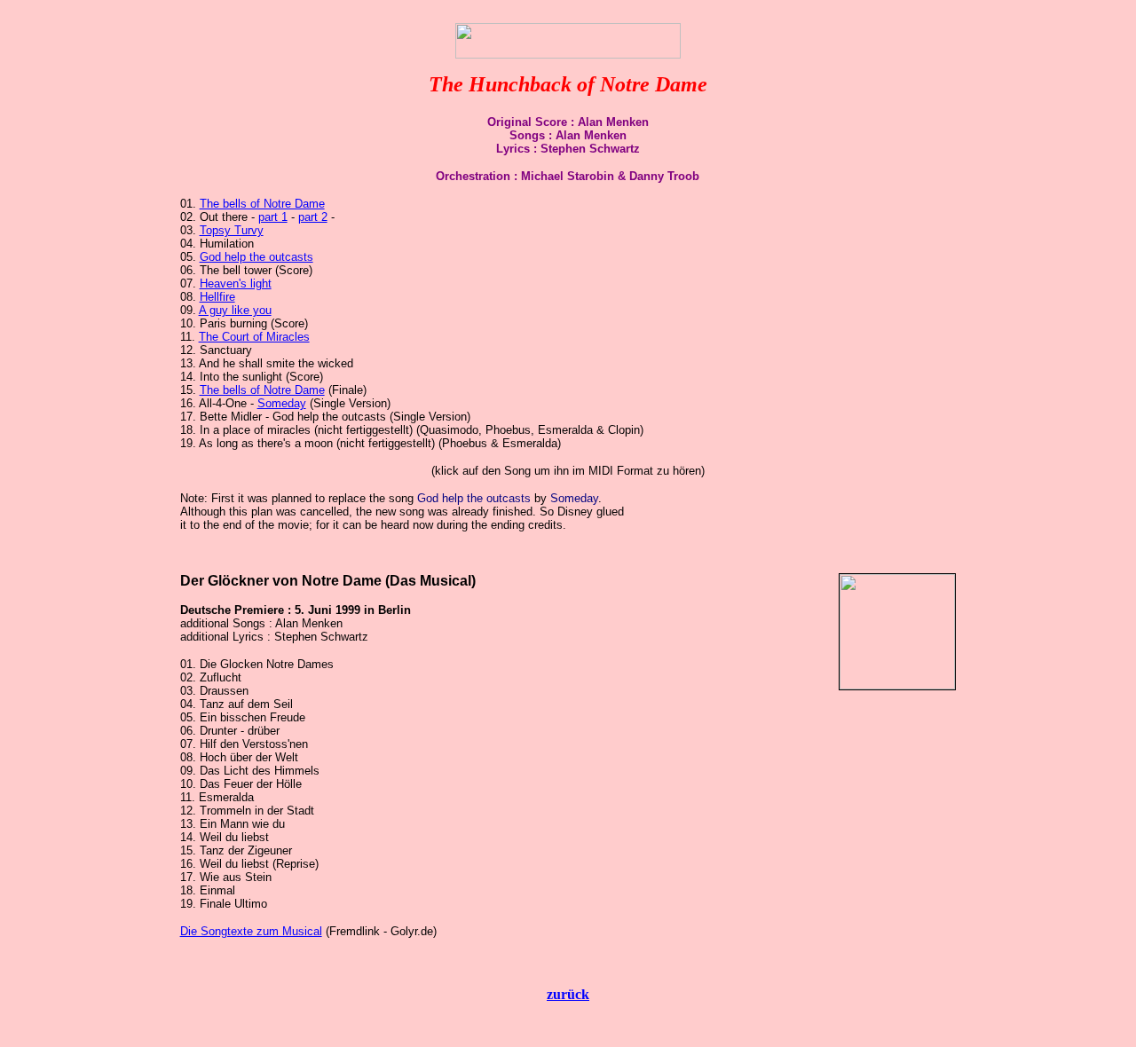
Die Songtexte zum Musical (251, 931)
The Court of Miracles (254, 336)
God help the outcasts (256, 257)
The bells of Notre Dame (262, 203)
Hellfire (217, 296)
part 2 (312, 217)
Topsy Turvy (232, 230)
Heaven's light (236, 283)
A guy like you (235, 310)
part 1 (273, 217)
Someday (281, 403)
